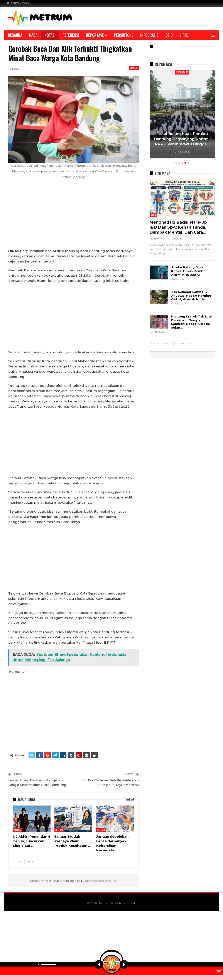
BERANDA (15, 35)
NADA (33, 35)
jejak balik (76, 880)
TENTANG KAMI (20, 3)
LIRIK (184, 35)
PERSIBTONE (123, 35)
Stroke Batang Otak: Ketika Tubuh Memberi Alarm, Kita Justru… (189, 271)
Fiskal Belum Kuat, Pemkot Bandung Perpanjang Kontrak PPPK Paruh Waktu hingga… (182, 138)
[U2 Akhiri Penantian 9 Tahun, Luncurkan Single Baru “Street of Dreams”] (32, 819)
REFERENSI (71, 35)
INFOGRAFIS (149, 35)
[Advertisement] (73, 216)
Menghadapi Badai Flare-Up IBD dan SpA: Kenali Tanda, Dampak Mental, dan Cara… (178, 227)
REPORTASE (95, 35)
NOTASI (50, 35)
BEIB (169, 35)
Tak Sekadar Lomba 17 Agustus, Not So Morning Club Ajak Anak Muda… (191, 295)
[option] (182, 115)
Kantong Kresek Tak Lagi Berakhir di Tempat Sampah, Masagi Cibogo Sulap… (191, 322)
